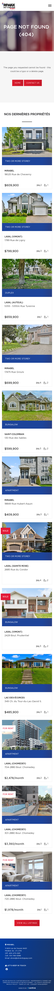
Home (18, 83)
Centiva (32, 988)
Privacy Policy (12, 984)
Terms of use (24, 984)
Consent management (39, 984)
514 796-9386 (15, 956)
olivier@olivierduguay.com (21, 958)
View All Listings (27, 923)
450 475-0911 (14, 953)
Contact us (32, 83)
